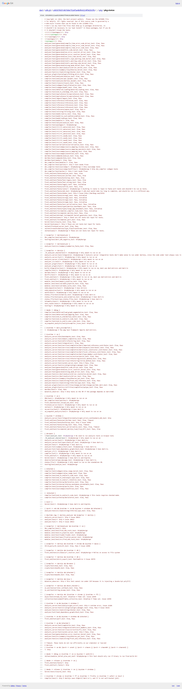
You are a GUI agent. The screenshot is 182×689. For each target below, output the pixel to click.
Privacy (18, 686)
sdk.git (48, 10)
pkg (100, 10)
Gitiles (13, 686)
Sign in (177, 3)
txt (173, 686)
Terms (24, 686)
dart (41, 10)
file (82, 15)
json (178, 686)
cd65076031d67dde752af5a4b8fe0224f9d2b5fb (74, 10)
